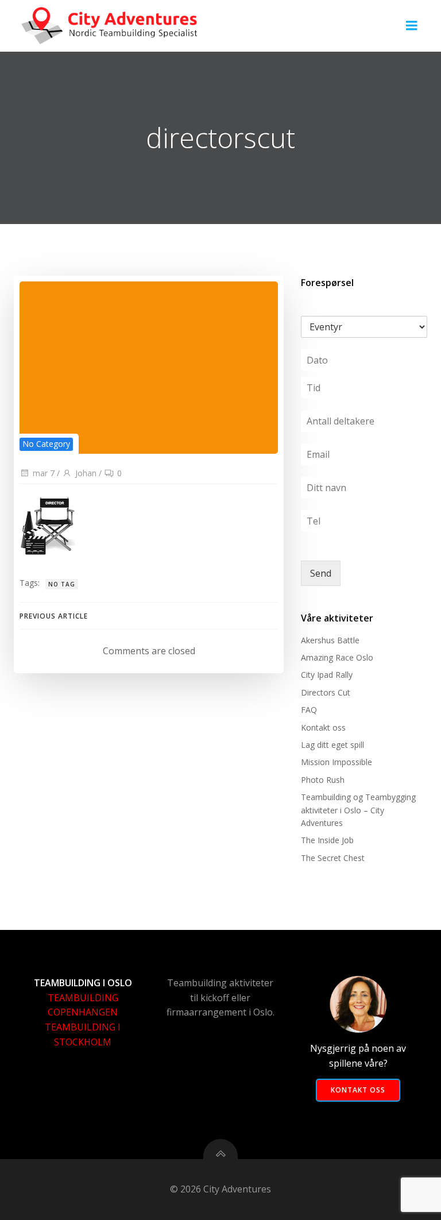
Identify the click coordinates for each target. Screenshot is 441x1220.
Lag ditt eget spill (332, 744)
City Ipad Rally (327, 674)
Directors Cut (325, 692)
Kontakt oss (323, 727)
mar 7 (44, 473)
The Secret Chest (333, 857)
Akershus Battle (330, 640)
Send (320, 573)
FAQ (309, 709)
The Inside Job (327, 840)
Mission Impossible (336, 761)
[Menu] (411, 26)
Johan (85, 473)
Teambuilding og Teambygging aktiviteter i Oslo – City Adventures (358, 810)
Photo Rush (323, 779)
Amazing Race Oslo (337, 657)
